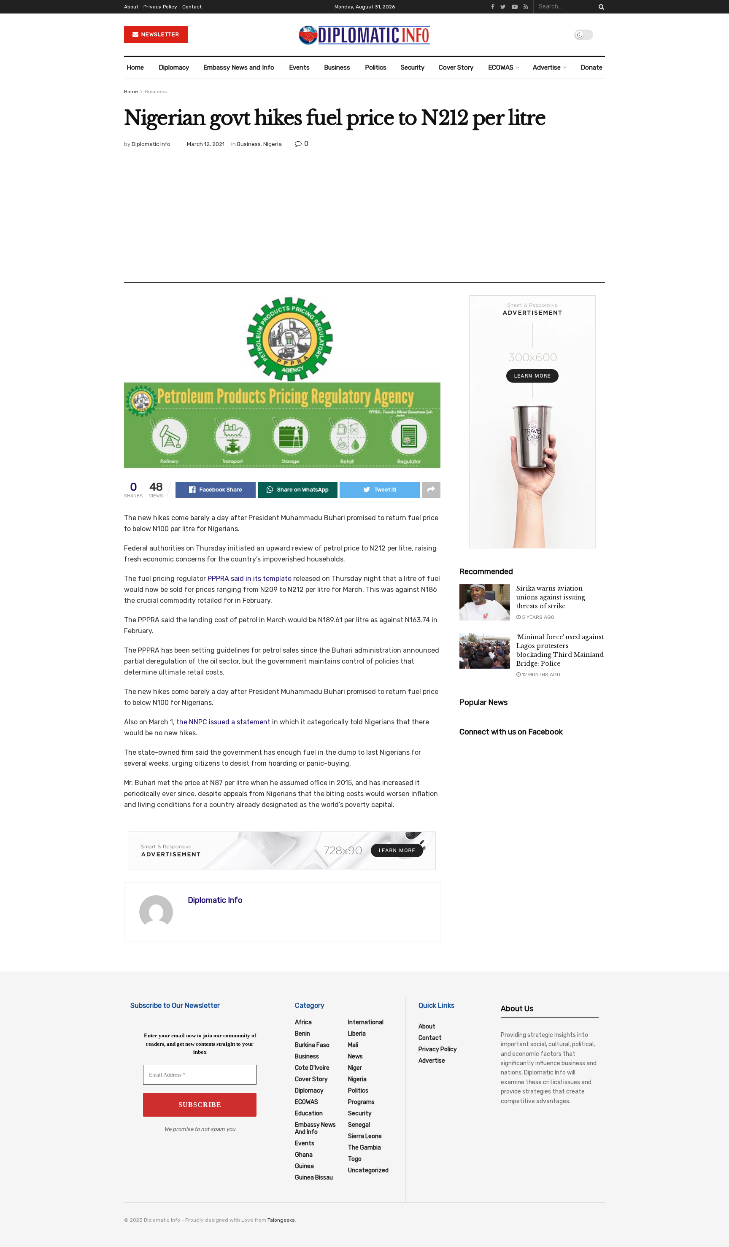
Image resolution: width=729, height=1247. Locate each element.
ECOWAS (500, 67)
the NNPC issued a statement (223, 722)
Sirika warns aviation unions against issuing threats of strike (550, 597)
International (365, 1022)
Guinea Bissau (314, 1177)
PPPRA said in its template (250, 579)
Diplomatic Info (151, 144)
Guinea (304, 1166)
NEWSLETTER (159, 34)
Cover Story (456, 67)
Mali (353, 1045)
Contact (192, 7)
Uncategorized (368, 1170)
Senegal (359, 1124)
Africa (303, 1022)
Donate (591, 67)
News (355, 1056)
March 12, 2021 (205, 144)
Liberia (357, 1033)
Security (412, 67)
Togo (355, 1159)
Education (309, 1113)
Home (135, 67)
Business (337, 67)
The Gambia (364, 1147)
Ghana (304, 1154)
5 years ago (537, 617)
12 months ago (540, 674)
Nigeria (272, 144)
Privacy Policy (160, 7)
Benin (302, 1033)
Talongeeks (281, 1220)
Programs (361, 1102)
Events (299, 67)
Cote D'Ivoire (312, 1068)
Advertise (547, 67)
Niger (355, 1068)
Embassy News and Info (238, 67)
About (131, 7)
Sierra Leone (365, 1136)
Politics (375, 67)
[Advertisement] (364, 212)
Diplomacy (174, 67)
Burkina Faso (312, 1045)
